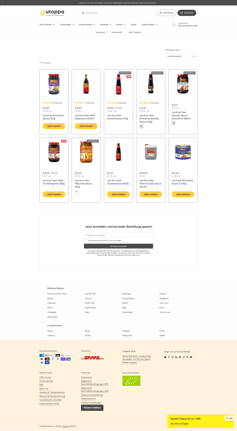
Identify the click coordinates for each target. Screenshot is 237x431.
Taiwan (88, 335)
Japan (50, 331)
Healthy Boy (90, 307)
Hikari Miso (52, 317)
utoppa (65, 426)
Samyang (126, 293)
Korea (87, 331)
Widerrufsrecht (88, 398)
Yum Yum (164, 303)
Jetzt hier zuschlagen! (179, 423)
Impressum (86, 377)
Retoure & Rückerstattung (52, 396)
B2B (41, 384)
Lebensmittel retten (49, 403)
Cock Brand (127, 312)
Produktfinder (46, 381)
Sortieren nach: (172, 50)
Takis (87, 312)
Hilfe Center (45, 377)
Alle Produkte (135, 32)
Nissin (50, 307)
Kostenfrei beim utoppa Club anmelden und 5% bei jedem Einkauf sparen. (136, 359)
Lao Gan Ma (90, 293)
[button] (234, 2)
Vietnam (51, 335)
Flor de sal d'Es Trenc (57, 293)
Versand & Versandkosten (52, 392)
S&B (124, 307)
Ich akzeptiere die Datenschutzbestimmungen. (104, 240)
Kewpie (163, 293)
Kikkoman (51, 303)
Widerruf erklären (92, 407)
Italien (162, 335)
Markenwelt (117, 32)
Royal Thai (89, 303)
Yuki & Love (165, 312)
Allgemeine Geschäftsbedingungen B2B (94, 390)
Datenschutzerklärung (92, 395)
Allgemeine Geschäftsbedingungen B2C (95, 383)
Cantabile (51, 312)
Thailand (126, 331)
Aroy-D (88, 298)
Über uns (44, 388)
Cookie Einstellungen (91, 402)
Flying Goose (128, 298)
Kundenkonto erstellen (51, 399)
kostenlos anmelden (118, 246)
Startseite (100, 32)
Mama (125, 303)
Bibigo (50, 298)
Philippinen (127, 335)
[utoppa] (52, 13)
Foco (162, 307)
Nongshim (164, 298)
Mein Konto (168, 12)
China (162, 331)
